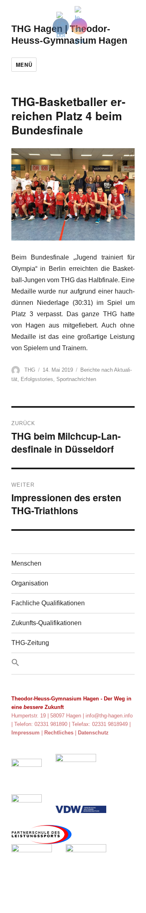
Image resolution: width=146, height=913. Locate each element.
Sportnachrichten (76, 379)
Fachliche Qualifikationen (48, 603)
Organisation (29, 583)
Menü (24, 64)
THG (29, 370)
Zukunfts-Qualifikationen (46, 622)
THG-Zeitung (30, 642)
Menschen (26, 563)
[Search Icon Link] (73, 663)
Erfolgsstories (37, 379)
